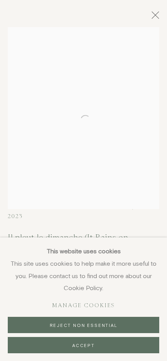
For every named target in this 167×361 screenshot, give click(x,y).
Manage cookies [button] (83, 305)
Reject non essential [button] (83, 325)
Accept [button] (83, 345)
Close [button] (153, 17)
